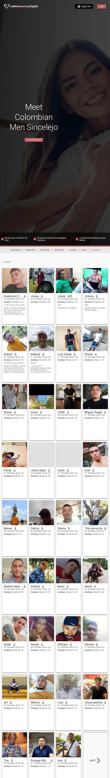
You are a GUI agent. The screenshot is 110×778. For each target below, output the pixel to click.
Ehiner (89, 354)
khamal (35, 354)
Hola (59, 305)
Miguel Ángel (93, 412)
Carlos (35, 528)
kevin (61, 586)
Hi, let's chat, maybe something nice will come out (15, 305)
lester (7, 644)
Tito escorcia (93, 528)
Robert (8, 354)
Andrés (35, 586)
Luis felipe (65, 354)
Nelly (86, 305)
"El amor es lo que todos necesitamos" (15, 363)
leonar (35, 644)
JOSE (61, 412)
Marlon (35, 702)
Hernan (89, 644)
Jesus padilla (93, 702)
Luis (60, 702)
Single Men (30, 250)
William (63, 644)
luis (60, 760)
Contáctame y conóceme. (67, 308)
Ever (87, 470)
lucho (34, 412)
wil (6, 702)
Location (73, 250)
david (88, 586)
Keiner (8, 528)
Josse (35, 296)
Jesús (62, 296)
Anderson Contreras (13, 296)
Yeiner (8, 412)
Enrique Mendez (40, 760)
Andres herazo (13, 586)
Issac (61, 470)
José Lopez (38, 470)
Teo (6, 760)
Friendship (45, 250)
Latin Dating (15, 250)
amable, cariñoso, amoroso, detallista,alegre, (95, 309)
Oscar (7, 470)
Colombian (59, 250)
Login (101, 6)
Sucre (84, 250)
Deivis (62, 528)
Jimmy (89, 296)
